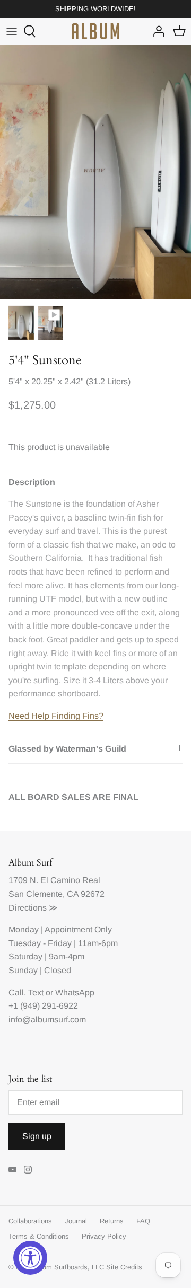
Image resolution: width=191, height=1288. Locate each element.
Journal (76, 1221)
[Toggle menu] (11, 31)
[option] (95, 172)
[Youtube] (12, 1170)
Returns (112, 1221)
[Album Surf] (95, 31)
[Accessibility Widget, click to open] (30, 1258)
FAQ (143, 1221)
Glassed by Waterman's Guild (67, 748)
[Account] (156, 31)
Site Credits (124, 1267)
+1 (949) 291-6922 (43, 1005)
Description (31, 482)
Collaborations (30, 1221)
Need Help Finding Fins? (55, 715)
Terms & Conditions (38, 1236)
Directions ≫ (33, 907)
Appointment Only (78, 929)
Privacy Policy (104, 1236)
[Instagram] (28, 1170)
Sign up (36, 1136)
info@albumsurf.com (47, 1019)
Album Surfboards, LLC (68, 1267)
